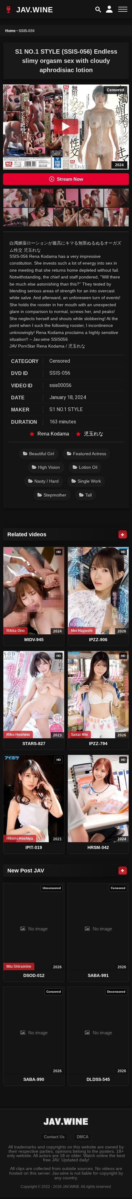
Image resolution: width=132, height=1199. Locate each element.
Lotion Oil (88, 467)
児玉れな (93, 433)
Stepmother (55, 494)
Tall (88, 494)
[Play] (66, 126)
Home (10, 30)
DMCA (82, 1137)
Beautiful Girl (41, 453)
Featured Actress (89, 453)
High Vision (49, 467)
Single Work (89, 481)
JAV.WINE (33, 10)
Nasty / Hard (46, 481)
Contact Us (54, 1137)
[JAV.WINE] (66, 1122)
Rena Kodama (53, 433)
